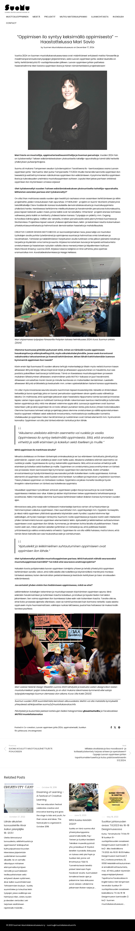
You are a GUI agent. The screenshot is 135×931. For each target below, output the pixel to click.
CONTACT (11, 23)
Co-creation (29, 727)
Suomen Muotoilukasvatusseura (58, 47)
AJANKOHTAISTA (100, 16)
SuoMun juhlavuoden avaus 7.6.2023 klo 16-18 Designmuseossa (115, 825)
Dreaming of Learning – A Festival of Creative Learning (50, 795)
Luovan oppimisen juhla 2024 (49, 727)
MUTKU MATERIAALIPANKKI (73, 16)
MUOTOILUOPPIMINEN (17, 16)
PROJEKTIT (50, 16)
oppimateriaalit (71, 727)
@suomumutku (91, 711)
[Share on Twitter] (115, 727)
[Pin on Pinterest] (119, 727)
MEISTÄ (36, 16)
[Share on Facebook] (111, 727)
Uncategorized (34, 730)
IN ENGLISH (118, 16)
